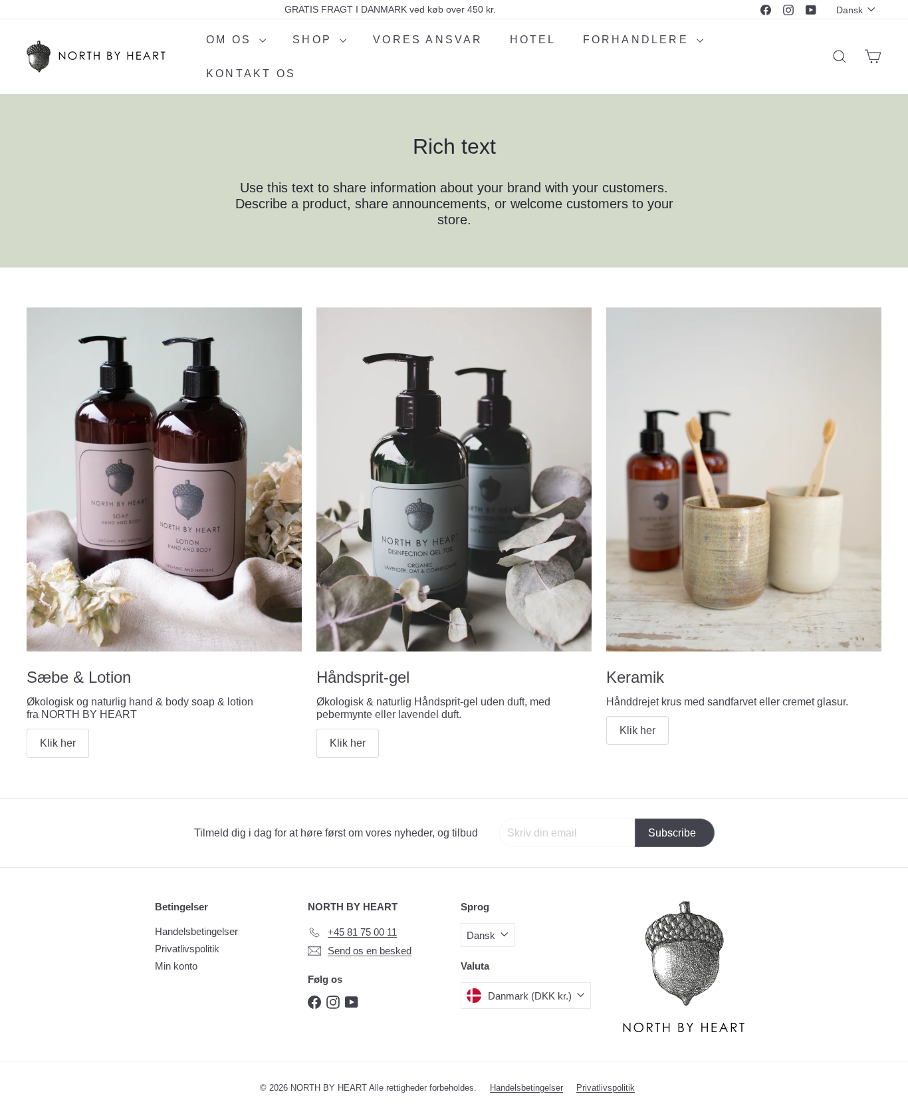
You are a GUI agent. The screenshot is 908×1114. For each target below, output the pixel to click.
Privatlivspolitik (187, 948)
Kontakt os (251, 73)
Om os (231, 39)
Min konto (176, 966)
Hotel (533, 39)
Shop (314, 39)
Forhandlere (638, 39)
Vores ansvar (428, 39)
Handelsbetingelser (196, 931)
